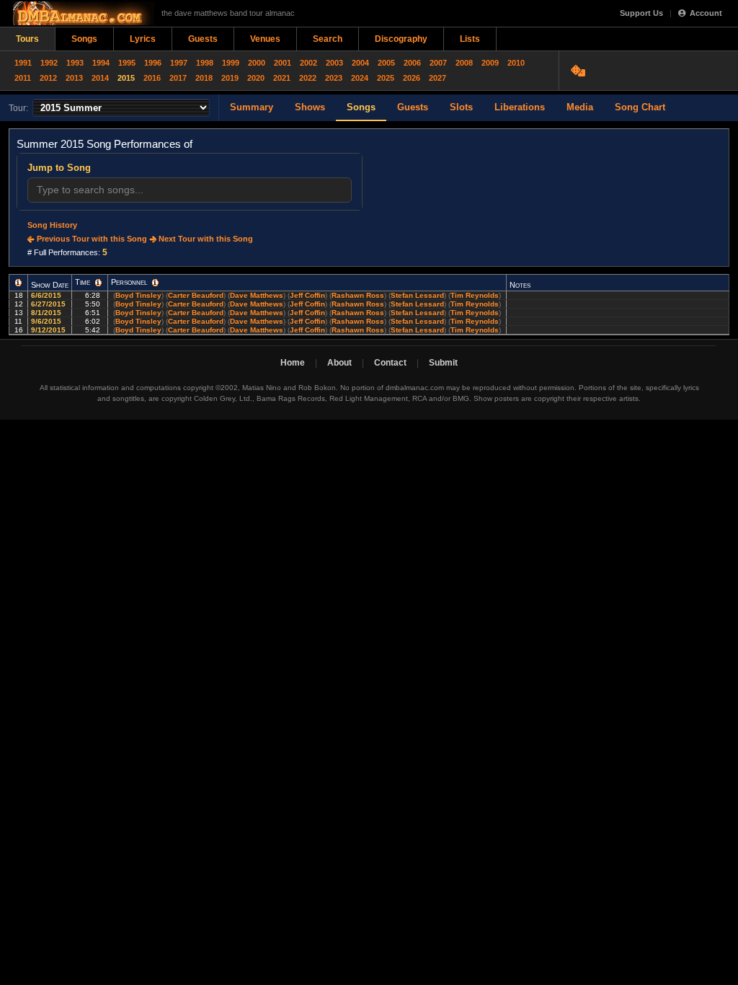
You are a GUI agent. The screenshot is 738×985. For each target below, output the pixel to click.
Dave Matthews (256, 295)
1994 (101, 62)
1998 (204, 62)
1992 (49, 62)
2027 (437, 78)
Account (706, 13)
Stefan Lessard (417, 295)
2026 (411, 78)
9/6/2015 (47, 321)
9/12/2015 (49, 330)
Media (579, 107)
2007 (438, 62)
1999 (230, 62)
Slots (461, 107)
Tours (27, 39)
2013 (74, 78)
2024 (359, 78)
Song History (52, 225)
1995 (126, 62)
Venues (265, 39)
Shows (310, 107)
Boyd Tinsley (138, 295)
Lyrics (143, 39)
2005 (386, 62)
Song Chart (640, 107)
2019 (230, 78)
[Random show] (580, 70)
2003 (334, 62)
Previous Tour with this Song (91, 238)
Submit (443, 363)
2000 (256, 62)
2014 (100, 78)
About (339, 363)
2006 (412, 62)
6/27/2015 (49, 304)
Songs (84, 39)
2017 (178, 78)
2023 (333, 78)
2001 (282, 62)
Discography (401, 39)
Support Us (641, 13)
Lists (470, 39)
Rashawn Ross (358, 295)
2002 (308, 62)
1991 (23, 62)
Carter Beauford (195, 295)
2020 (255, 78)
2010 (516, 62)
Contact (390, 363)
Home (292, 363)
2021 (281, 78)
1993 (75, 62)
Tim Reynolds (474, 295)
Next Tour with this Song (204, 238)
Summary (251, 107)
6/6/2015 (47, 295)
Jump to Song (59, 167)
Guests (203, 39)
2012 (48, 78)
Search (327, 39)
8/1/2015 (47, 313)
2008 (464, 62)
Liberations (519, 107)
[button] (18, 282)
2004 (360, 62)
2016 (152, 78)
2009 (490, 62)
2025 (385, 78)
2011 (22, 78)
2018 (204, 78)
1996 (152, 62)
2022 (307, 78)
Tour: (18, 108)
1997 (178, 62)
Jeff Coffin (307, 295)
